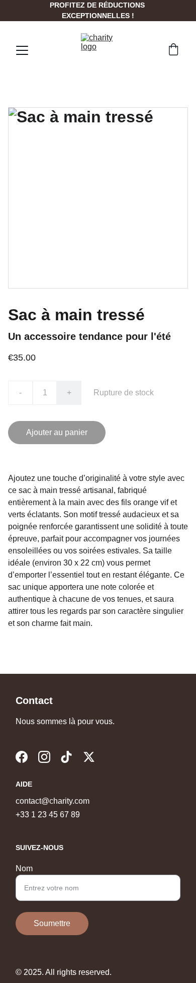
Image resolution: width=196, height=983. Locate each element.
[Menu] (22, 50)
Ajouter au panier (56, 432)
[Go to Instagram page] (44, 757)
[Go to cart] (173, 50)
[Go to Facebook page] (22, 757)
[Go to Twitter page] (89, 757)
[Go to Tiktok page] (66, 757)
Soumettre (52, 923)
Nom (24, 868)
